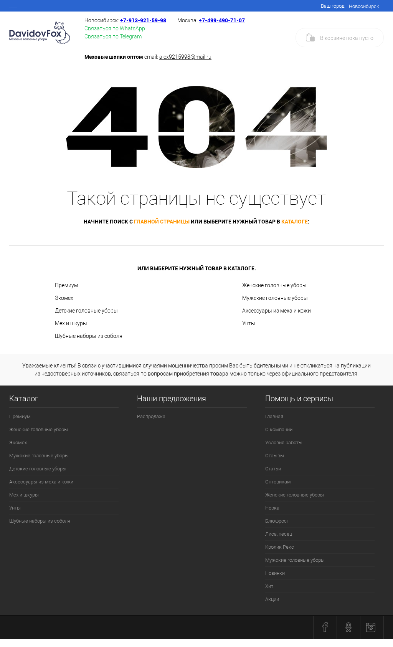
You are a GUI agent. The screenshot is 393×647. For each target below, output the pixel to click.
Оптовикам (278, 482)
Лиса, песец (278, 534)
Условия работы (283, 442)
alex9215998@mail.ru (185, 57)
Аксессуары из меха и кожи (276, 311)
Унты (248, 323)
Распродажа (151, 416)
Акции (272, 599)
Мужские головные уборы (275, 298)
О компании (278, 429)
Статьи (273, 469)
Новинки (275, 573)
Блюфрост (277, 521)
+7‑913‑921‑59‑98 (143, 20)
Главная (274, 416)
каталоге (294, 221)
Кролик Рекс (279, 547)
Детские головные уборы (86, 311)
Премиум (66, 285)
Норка (272, 508)
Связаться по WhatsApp (114, 28)
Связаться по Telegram (113, 36)
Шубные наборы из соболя (88, 336)
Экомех (64, 298)
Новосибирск (364, 6)
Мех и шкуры (71, 323)
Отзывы (274, 455)
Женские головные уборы (274, 285)
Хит (269, 586)
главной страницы (162, 221)
